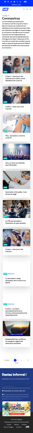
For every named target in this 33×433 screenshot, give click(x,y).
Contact (19, 427)
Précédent (7, 360)
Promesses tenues (16, 5)
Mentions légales (16, 419)
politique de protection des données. (13, 398)
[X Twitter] (17, 1)
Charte (9, 424)
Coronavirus (11, 71)
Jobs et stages (8, 427)
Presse (24, 424)
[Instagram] (8, 1)
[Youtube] (14, 1)
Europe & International (17, 334)
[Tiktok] (11, 1)
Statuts (16, 424)
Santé (5, 71)
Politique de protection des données (16, 422)
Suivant (16, 363)
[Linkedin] (20, 1)
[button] (30, 9)
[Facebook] (5, 1)
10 (27, 360)
